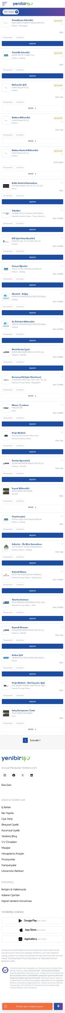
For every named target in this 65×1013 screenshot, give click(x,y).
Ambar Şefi (17, 655)
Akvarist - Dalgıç (20, 293)
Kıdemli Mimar (19, 572)
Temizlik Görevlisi (20, 52)
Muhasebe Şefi (19, 84)
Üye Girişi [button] (7, 818)
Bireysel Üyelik (10, 824)
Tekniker (16, 210)
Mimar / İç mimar (20, 405)
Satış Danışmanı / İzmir (23, 710)
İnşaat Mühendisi (20, 488)
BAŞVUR (32, 43)
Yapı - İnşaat (9, 11)
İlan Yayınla (8, 813)
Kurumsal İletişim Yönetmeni (26, 377)
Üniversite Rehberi (13, 871)
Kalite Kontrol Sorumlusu (24, 183)
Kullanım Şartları (11, 895)
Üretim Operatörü (21, 460)
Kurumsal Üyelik (11, 830)
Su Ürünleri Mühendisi (23, 321)
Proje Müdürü (19, 433)
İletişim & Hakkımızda (14, 889)
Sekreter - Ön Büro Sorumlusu (27, 544)
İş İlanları (6, 807)
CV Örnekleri (9, 842)
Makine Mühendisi (21, 117)
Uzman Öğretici (19, 266)
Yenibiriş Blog (9, 836)
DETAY (31, 108)
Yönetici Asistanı (20, 599)
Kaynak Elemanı (20, 627)
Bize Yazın (6, 784)
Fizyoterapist (18, 516)
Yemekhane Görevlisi (22, 20)
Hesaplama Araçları (13, 853)
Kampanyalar (9, 865)
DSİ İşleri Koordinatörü (23, 238)
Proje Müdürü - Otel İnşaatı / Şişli (28, 682)
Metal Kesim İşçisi (21, 349)
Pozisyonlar (8, 859)
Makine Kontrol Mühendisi (25, 150)
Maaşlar (6, 847)
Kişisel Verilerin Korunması (17, 901)
